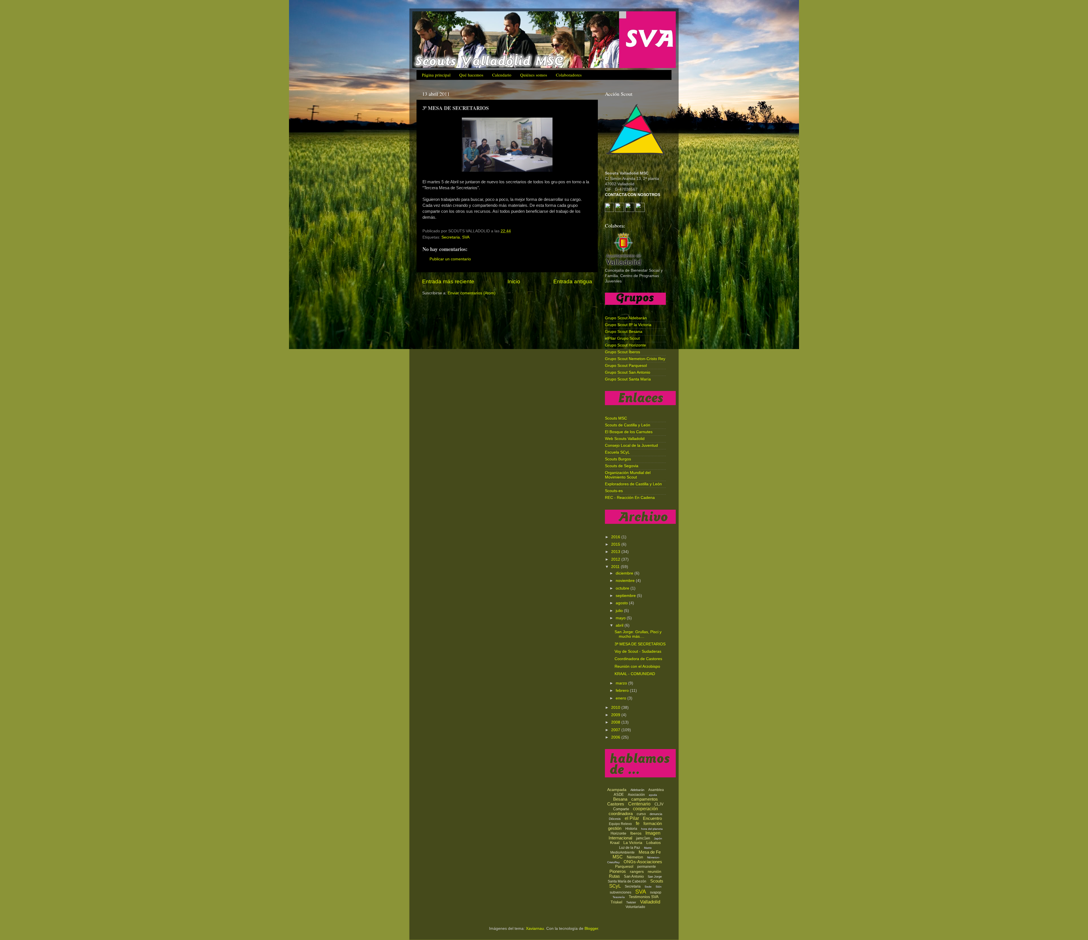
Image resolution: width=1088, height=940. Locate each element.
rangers (637, 871)
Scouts (656, 881)
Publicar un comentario (450, 259)
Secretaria (450, 237)
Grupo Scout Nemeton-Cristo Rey (635, 359)
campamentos (644, 799)
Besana (620, 799)
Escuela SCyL (617, 452)
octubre (623, 588)
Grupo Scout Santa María (628, 379)
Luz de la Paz (629, 848)
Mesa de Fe (650, 852)
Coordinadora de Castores (638, 659)
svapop (655, 892)
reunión (654, 871)
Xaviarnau (535, 928)
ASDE (619, 794)
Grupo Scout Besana (623, 331)
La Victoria (632, 842)
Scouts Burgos (618, 459)
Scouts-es (614, 491)
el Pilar (632, 818)
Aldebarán (637, 790)
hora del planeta (652, 828)
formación (652, 823)
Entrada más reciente (448, 281)
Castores (615, 803)
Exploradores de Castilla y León (633, 484)
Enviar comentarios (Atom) (472, 293)
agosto (622, 603)
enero (621, 698)
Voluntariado (635, 907)
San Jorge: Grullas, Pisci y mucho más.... (638, 634)
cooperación (645, 808)
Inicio (513, 281)
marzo (622, 683)
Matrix (648, 847)
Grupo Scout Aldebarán (626, 318)
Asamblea (656, 790)
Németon (635, 857)
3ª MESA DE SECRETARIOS (640, 644)
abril (620, 625)
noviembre (626, 581)
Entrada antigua (572, 281)
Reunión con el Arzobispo (637, 666)
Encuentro (652, 818)
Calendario (501, 75)
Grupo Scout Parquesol (626, 365)
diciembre (625, 573)
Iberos (635, 833)
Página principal (436, 75)
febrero (623, 690)
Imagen (652, 833)
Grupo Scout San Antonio (627, 372)
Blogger (591, 928)
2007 (616, 730)
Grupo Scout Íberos (622, 352)
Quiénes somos (533, 75)
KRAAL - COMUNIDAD (635, 674)
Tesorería (619, 897)
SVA (465, 237)
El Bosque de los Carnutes (629, 432)
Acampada (616, 789)
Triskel (616, 902)
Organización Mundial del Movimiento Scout (628, 475)
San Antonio (634, 876)
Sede (648, 886)
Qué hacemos (471, 75)
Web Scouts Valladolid (625, 439)
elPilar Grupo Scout (622, 338)
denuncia (656, 814)
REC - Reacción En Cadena (630, 497)
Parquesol (624, 866)
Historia (631, 829)
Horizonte (618, 833)
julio (620, 611)
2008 (616, 722)
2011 (616, 567)
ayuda (653, 794)
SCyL (615, 886)
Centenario (639, 803)
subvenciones (620, 892)
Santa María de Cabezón (627, 881)
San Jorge (655, 876)
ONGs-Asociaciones (643, 861)
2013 (616, 552)
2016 (616, 537)
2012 (616, 559)
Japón (658, 838)
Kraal (614, 842)
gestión (614, 828)
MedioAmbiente (622, 852)
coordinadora (621, 813)
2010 (616, 707)
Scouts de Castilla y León (627, 425)
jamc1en (643, 838)
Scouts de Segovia (621, 466)
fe (637, 823)
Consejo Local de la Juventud (631, 445)
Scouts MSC (616, 418)
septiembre (626, 596)
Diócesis (615, 818)
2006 (616, 737)
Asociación (636, 795)
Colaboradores (569, 75)
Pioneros (617, 871)
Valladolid (650, 902)
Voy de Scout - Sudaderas (638, 651)
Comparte (621, 809)
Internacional (620, 837)
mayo (621, 618)
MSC (618, 856)
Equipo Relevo (620, 824)
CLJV (659, 804)
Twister (631, 902)
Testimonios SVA (643, 896)
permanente (646, 867)
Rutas (614, 876)
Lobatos (653, 842)
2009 (616, 715)
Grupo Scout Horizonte (625, 345)
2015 (616, 544)
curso (641, 814)
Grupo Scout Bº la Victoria (628, 325)
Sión (659, 886)
